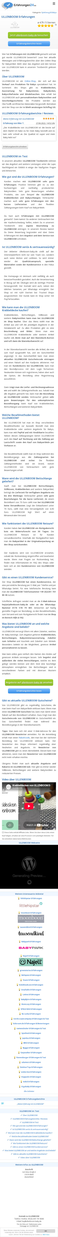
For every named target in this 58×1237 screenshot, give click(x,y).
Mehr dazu (46, 1234)
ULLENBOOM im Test (30, 1122)
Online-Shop (30, 81)
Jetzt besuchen (29, 35)
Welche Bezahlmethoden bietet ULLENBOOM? (30, 1136)
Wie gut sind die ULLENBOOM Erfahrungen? (30, 1126)
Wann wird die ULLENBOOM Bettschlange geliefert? (30, 1140)
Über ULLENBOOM (30, 1115)
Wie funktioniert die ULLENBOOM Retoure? (30, 1143)
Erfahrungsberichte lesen (29, 43)
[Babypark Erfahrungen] (29, 947)
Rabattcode (24, 737)
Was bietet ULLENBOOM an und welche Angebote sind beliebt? (30, 1150)
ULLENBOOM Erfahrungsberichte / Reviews (30, 1119)
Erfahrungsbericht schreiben (15, 146)
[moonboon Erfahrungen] (29, 919)
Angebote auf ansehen (29, 682)
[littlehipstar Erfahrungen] (29, 904)
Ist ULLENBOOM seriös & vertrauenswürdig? (30, 1129)
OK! (46, 1231)
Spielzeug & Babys (49, 12)
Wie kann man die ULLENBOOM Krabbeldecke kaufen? (30, 1133)
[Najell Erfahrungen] (29, 962)
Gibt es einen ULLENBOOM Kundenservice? (30, 1147)
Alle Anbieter (29, 1091)
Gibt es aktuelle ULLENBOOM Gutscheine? (30, 1154)
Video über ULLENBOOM (30, 1157)
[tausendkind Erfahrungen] (29, 933)
